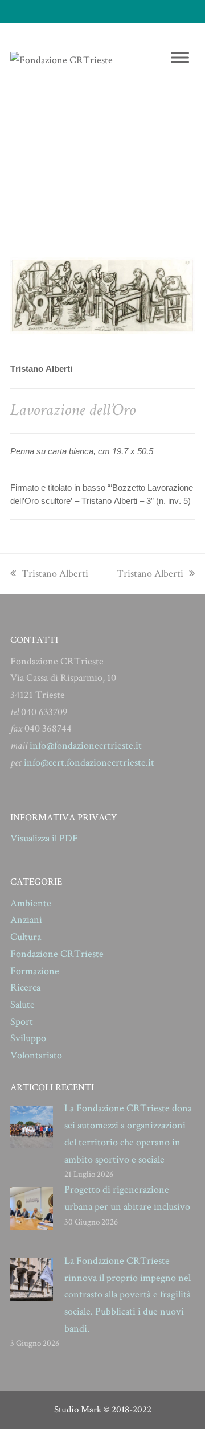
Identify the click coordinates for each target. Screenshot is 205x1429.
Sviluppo (28, 1038)
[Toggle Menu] (180, 57)
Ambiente (30, 903)
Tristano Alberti (54, 573)
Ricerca (25, 987)
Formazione (34, 971)
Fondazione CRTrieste (57, 953)
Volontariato (36, 1055)
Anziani (26, 919)
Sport (21, 1021)
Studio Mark (77, 1409)
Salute (22, 1004)
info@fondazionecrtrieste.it (86, 745)
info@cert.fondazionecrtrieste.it (89, 762)
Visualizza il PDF (44, 838)
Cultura (25, 936)
